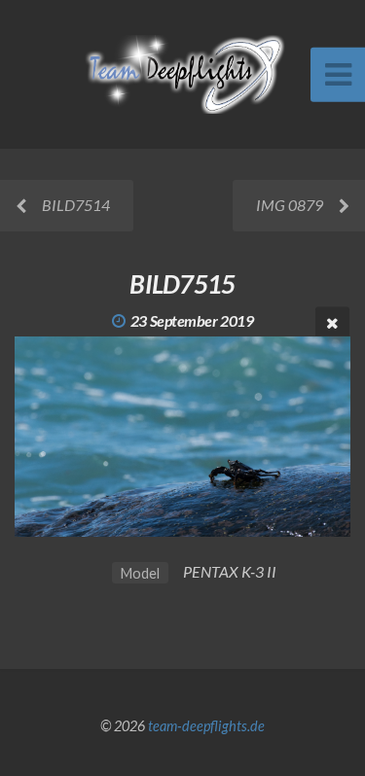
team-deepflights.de (206, 726)
